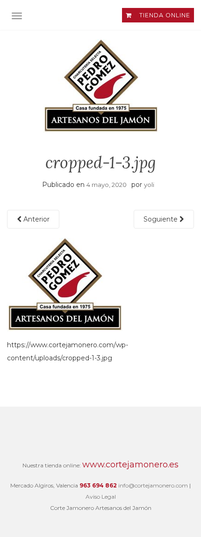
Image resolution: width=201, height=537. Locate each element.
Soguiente (161, 219)
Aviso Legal (101, 496)
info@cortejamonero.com (153, 485)
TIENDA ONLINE (163, 15)
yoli (149, 184)
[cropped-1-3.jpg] (64, 284)
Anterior (36, 219)
